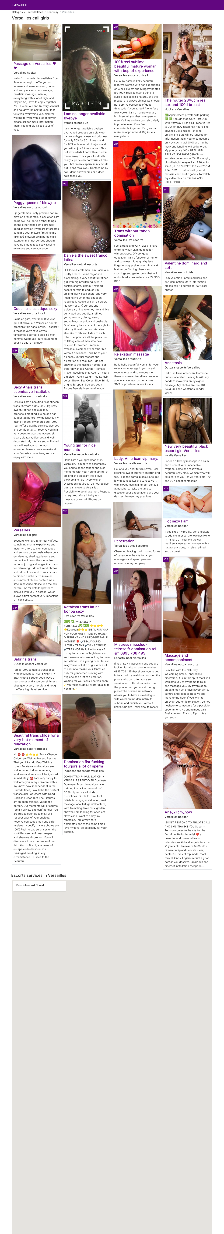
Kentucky (52, 12)
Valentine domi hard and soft (186, 265)
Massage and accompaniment (178, 657)
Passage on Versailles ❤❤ (34, 65)
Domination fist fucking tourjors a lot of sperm (84, 764)
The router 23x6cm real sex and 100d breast (185, 102)
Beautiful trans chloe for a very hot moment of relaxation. (36, 739)
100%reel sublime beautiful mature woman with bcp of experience (135, 66)
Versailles (21, 530)
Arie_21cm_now (178, 812)
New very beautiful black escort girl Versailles (186, 448)
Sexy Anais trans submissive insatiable (31, 389)
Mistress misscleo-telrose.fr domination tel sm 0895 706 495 (135, 648)
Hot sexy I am (176, 521)
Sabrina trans (25, 659)
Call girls (17, 12)
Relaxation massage (131, 354)
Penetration (124, 541)
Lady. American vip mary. (136, 458)
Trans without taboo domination (132, 233)
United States (34, 12)
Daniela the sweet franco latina (85, 257)
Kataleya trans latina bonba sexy (82, 609)
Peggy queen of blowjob (34, 202)
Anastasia (173, 363)
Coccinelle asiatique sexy (35, 308)
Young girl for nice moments (80, 447)
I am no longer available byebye (84, 116)
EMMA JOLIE (19, 5)
